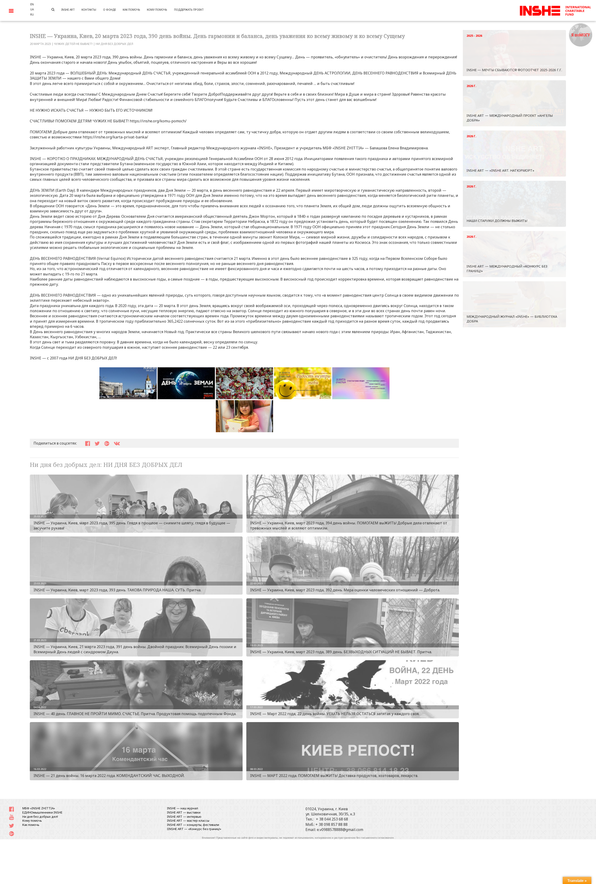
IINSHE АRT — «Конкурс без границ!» (194, 829)
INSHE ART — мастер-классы (188, 820)
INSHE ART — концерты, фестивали (193, 825)
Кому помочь (32, 820)
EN (32, 4)
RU (32, 14)
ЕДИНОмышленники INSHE (42, 812)
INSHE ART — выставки (183, 812)
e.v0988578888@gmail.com (340, 829)
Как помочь (30, 825)
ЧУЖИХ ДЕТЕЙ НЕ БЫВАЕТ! (73, 44)
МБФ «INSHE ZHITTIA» (38, 808)
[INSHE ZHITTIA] (555, 10)
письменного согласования (377, 837)
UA (32, 9)
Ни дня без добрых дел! (40, 816)
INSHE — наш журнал (182, 808)
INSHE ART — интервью (184, 816)
